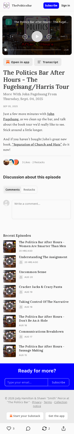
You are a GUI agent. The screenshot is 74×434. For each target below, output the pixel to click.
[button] (11, 36)
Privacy (36, 402)
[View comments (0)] (28, 428)
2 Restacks (38, 162)
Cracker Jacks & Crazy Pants (40, 287)
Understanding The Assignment (43, 257)
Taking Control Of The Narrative (44, 302)
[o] (9, 246)
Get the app (57, 416)
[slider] (33, 50)
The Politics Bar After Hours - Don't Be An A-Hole (41, 318)
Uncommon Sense (32, 272)
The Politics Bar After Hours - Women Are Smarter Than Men (42, 244)
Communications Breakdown (41, 331)
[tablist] (20, 190)
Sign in (65, 5)
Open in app (20, 62)
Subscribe (51, 5)
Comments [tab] (13, 189)
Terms (48, 402)
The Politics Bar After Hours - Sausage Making (41, 348)
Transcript (50, 62)
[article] (37, 246)
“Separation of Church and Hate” (37, 144)
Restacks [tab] (29, 189)
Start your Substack (26, 416)
